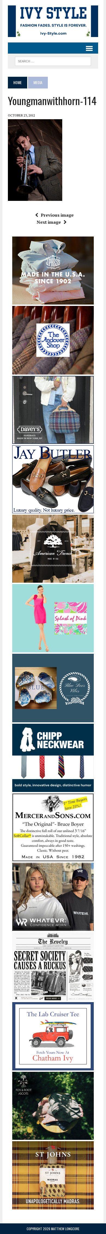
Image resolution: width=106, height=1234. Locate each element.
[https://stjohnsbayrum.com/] (53, 1206)
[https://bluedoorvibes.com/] (53, 719)
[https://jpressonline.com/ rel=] (53, 301)
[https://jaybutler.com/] (53, 509)
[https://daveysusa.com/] (53, 440)
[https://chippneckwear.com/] (53, 788)
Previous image (57, 215)
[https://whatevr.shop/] (53, 927)
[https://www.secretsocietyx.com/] (53, 997)
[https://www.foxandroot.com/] (53, 1136)
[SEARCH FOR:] (53, 60)
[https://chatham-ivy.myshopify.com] (53, 1067)
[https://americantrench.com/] (53, 579)
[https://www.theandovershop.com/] (53, 371)
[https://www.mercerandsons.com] (53, 858)
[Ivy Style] (53, 21)
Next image (49, 222)
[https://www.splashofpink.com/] (53, 649)
